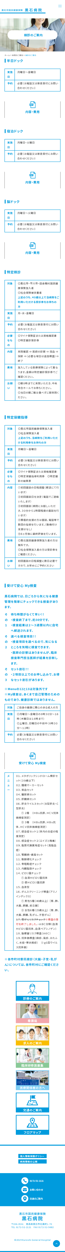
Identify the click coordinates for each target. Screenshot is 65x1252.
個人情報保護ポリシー (32, 1156)
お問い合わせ (36, 1189)
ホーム (7, 55)
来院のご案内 (17, 55)
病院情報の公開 (29, 1161)
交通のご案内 (36, 1198)
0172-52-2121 (37, 1180)
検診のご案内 (30, 55)
